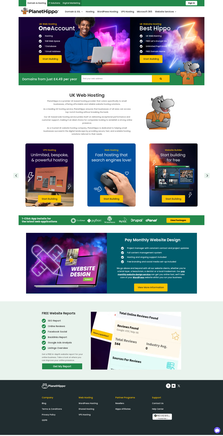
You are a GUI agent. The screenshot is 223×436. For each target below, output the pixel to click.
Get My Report (62, 366)
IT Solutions (54, 3)
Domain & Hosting (36, 3)
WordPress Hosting (107, 11)
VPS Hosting (127, 11)
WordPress (138, 277)
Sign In (191, 3)
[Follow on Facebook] (168, 385)
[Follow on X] (179, 385)
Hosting (90, 11)
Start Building (50, 58)
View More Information (151, 287)
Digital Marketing (71, 3)
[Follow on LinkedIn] (174, 386)
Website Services (164, 11)
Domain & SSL (72, 11)
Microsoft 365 (144, 11)
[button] (16, 175)
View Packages (178, 220)
